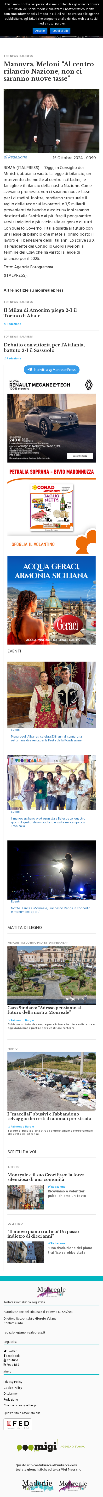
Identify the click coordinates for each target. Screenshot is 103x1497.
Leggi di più (60, 30)
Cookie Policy (13, 1388)
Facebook (12, 1356)
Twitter (11, 1352)
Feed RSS (12, 1365)
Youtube (12, 1361)
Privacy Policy (13, 1382)
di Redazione (15, 158)
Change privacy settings (20, 1406)
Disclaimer (11, 1394)
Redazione (11, 1400)
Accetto (40, 30)
